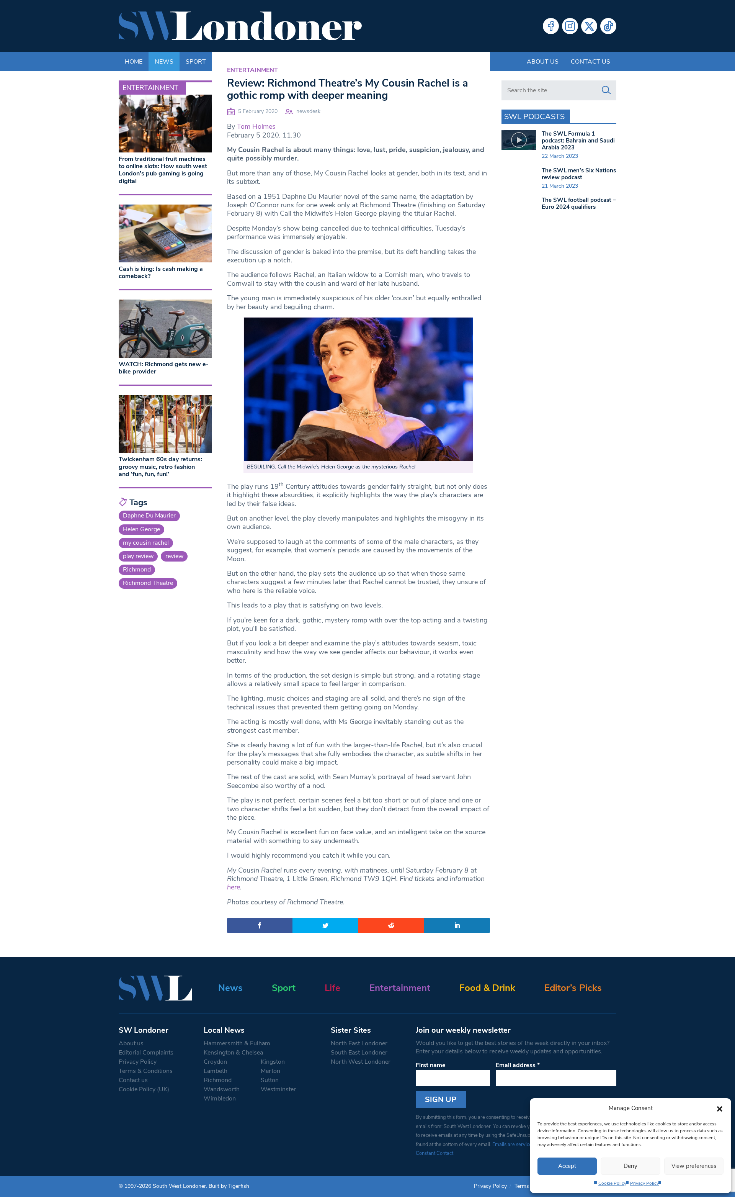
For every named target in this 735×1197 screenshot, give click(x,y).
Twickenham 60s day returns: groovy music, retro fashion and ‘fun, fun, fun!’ (160, 466)
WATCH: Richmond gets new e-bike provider (164, 368)
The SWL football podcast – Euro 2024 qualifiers (579, 203)
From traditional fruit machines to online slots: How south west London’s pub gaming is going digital (163, 170)
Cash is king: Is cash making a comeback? (161, 272)
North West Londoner (360, 1062)
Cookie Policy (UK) (144, 1089)
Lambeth (215, 1071)
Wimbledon (220, 1098)
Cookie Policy (612, 1183)
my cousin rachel (146, 543)
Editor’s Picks (573, 987)
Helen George (141, 529)
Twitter (589, 26)
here (233, 887)
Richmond (137, 569)
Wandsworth (222, 1089)
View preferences (693, 1166)
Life (332, 987)
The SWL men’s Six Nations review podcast (579, 174)
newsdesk (308, 111)
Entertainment (252, 70)
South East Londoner (359, 1052)
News (230, 987)
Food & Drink (487, 987)
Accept (567, 1166)
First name (431, 1065)
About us (543, 61)
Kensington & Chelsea (233, 1052)
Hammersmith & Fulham (237, 1043)
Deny (630, 1166)
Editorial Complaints (146, 1052)
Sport (284, 987)
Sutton (270, 1080)
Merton (270, 1071)
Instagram (570, 26)
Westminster (278, 1089)
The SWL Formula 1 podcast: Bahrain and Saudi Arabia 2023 (578, 140)
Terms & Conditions (146, 1071)
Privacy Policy (644, 1183)
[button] (720, 1108)
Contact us (590, 61)
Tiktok (608, 26)
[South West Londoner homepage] (240, 26)
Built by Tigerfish (229, 1186)
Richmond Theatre (148, 583)
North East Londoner (359, 1043)
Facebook (551, 26)
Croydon (215, 1062)
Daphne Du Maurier (149, 515)
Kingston (273, 1062)
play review (138, 556)
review (174, 556)
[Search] (606, 90)
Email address (518, 1065)
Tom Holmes (256, 126)
